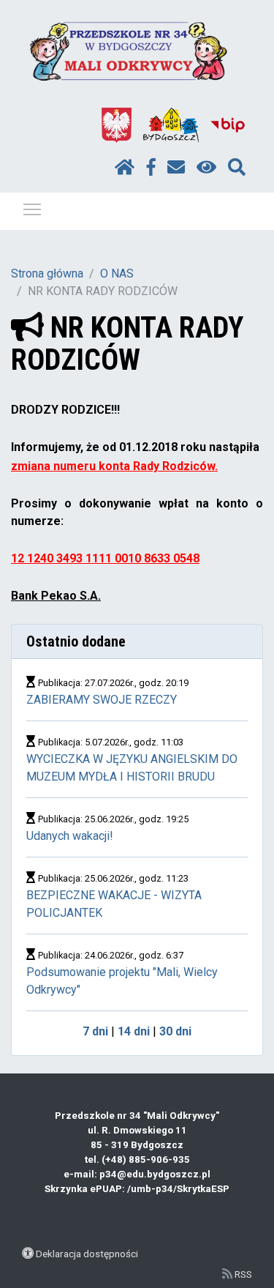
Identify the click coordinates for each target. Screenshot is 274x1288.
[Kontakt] (176, 168)
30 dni (175, 1031)
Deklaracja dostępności (87, 1253)
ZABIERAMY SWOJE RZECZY (101, 700)
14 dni (134, 1031)
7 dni (95, 1031)
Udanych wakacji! (69, 836)
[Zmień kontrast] (206, 168)
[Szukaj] (236, 168)
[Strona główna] (124, 168)
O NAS (117, 273)
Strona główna (47, 273)
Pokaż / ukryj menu (32, 208)
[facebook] (151, 168)
